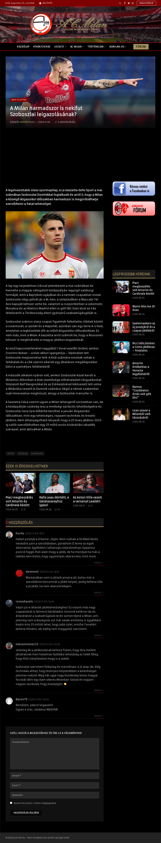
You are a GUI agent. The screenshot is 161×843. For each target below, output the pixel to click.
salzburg (22, 453)
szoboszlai (37, 453)
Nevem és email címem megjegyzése (35, 803)
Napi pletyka (19, 99)
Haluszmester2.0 (27, 644)
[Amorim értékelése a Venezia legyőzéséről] (121, 367)
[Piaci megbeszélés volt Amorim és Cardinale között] (21, 483)
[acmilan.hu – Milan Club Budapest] (68, 24)
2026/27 (59, 46)
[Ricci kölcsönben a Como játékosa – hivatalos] (121, 347)
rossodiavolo (24, 601)
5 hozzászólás (66, 122)
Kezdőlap (23, 46)
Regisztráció (146, 3)
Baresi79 (21, 699)
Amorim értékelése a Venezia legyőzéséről (141, 369)
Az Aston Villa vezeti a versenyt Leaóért (87, 499)
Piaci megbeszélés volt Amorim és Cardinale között (19, 501)
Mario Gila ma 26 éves (143, 308)
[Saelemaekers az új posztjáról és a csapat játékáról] (121, 327)
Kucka (20, 533)
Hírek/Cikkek (41, 46)
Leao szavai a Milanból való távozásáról (141, 414)
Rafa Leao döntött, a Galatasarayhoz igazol (54, 501)
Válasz (98, 563)
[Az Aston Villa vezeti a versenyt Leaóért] (88, 483)
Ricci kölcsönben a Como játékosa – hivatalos (143, 347)
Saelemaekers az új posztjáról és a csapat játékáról (143, 327)
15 (59, 509)
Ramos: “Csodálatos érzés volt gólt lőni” (141, 392)
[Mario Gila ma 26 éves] (121, 310)
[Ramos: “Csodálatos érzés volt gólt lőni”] (121, 391)
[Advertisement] (55, 161)
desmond (32, 571)
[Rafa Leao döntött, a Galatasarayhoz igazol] (54, 483)
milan (10, 453)
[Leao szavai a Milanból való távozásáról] (121, 414)
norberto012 (27, 122)
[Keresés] (120, 3)
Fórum (141, 46)
